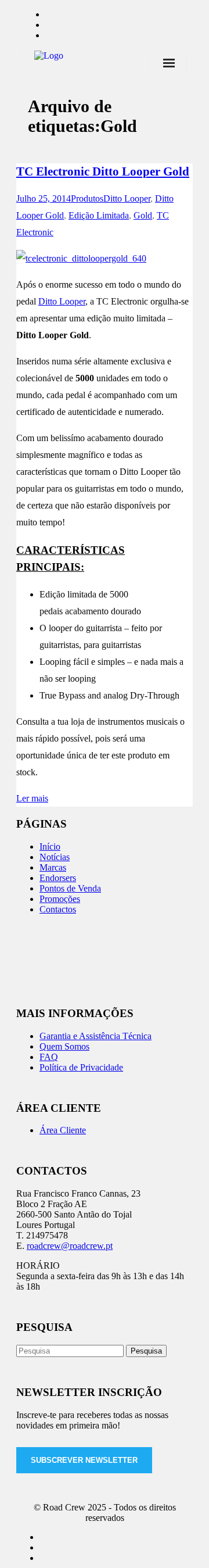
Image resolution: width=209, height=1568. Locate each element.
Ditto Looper (126, 198)
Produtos (87, 198)
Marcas (52, 867)
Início (49, 846)
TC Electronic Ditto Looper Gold (102, 171)
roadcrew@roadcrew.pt (70, 1246)
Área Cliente (62, 1130)
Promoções (59, 899)
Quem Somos (64, 1046)
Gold (143, 215)
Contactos (57, 909)
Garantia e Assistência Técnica (95, 1036)
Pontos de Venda (70, 888)
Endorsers (57, 878)
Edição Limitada (99, 215)
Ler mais (32, 798)
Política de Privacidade (81, 1067)
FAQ (48, 1057)
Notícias (54, 857)
